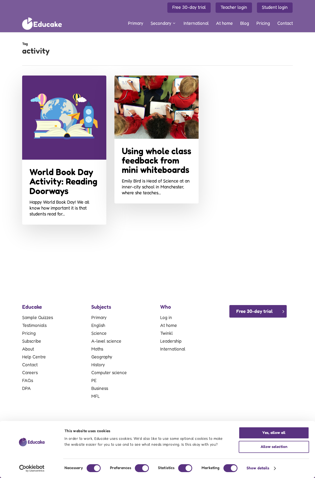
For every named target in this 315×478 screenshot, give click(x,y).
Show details (258, 468)
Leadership (171, 341)
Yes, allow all (273, 433)
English (98, 326)
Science (99, 333)
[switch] (142, 468)
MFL (95, 396)
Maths (97, 349)
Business (99, 388)
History (98, 365)
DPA (26, 388)
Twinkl (166, 333)
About (28, 349)
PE (93, 381)
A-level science (106, 341)
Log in (166, 318)
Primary (99, 318)
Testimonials (34, 326)
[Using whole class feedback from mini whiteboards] (156, 139)
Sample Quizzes (37, 318)
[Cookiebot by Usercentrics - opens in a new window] (31, 468)
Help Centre (34, 357)
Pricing (29, 333)
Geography (101, 357)
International (172, 349)
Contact (30, 365)
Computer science (109, 373)
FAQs (27, 381)
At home (168, 326)
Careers (30, 373)
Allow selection (274, 447)
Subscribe (31, 341)
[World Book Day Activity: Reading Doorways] (64, 150)
